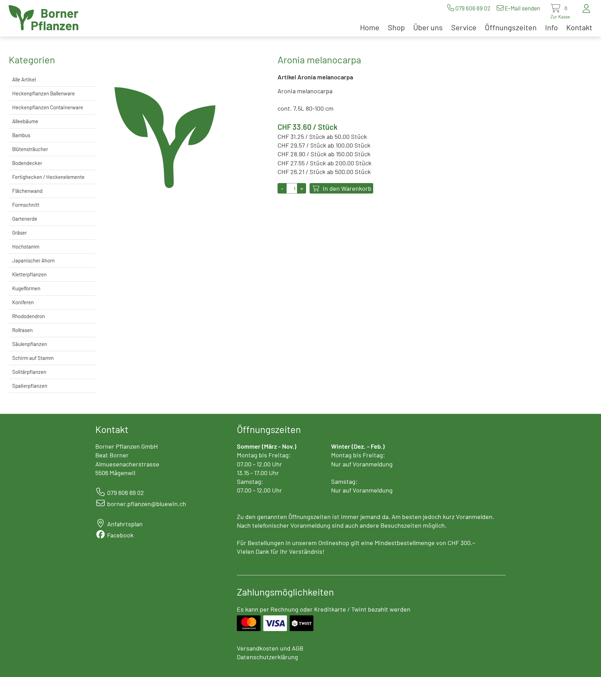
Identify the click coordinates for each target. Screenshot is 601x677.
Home (369, 27)
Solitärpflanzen (29, 372)
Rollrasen (22, 330)
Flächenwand (27, 191)
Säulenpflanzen (29, 344)
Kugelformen (26, 288)
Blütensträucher (30, 149)
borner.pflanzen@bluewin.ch (146, 503)
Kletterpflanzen (29, 274)
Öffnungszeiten (511, 27)
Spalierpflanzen (29, 386)
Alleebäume (25, 121)
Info (551, 27)
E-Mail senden (522, 8)
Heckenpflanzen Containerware (47, 107)
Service (463, 27)
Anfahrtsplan (125, 524)
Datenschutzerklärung (267, 657)
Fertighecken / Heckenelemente (48, 177)
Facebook (120, 535)
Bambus (21, 135)
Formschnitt (25, 205)
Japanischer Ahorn (33, 260)
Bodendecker (27, 163)
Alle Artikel (24, 79)
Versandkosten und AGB (270, 648)
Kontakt (579, 27)
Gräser (19, 232)
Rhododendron (28, 316)
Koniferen (23, 302)
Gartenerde (24, 218)
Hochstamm (25, 246)
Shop (396, 27)
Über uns (428, 27)
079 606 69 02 (472, 8)
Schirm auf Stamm (33, 358)
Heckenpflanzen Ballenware (43, 93)
